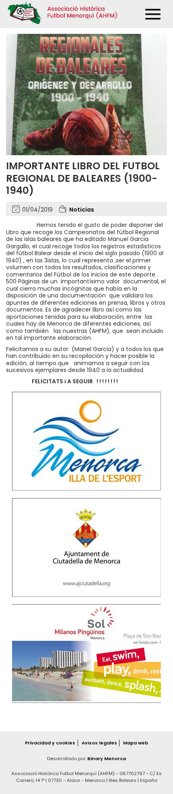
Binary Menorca (106, 758)
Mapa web (135, 743)
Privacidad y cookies (50, 743)
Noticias (81, 210)
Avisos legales (99, 743)
